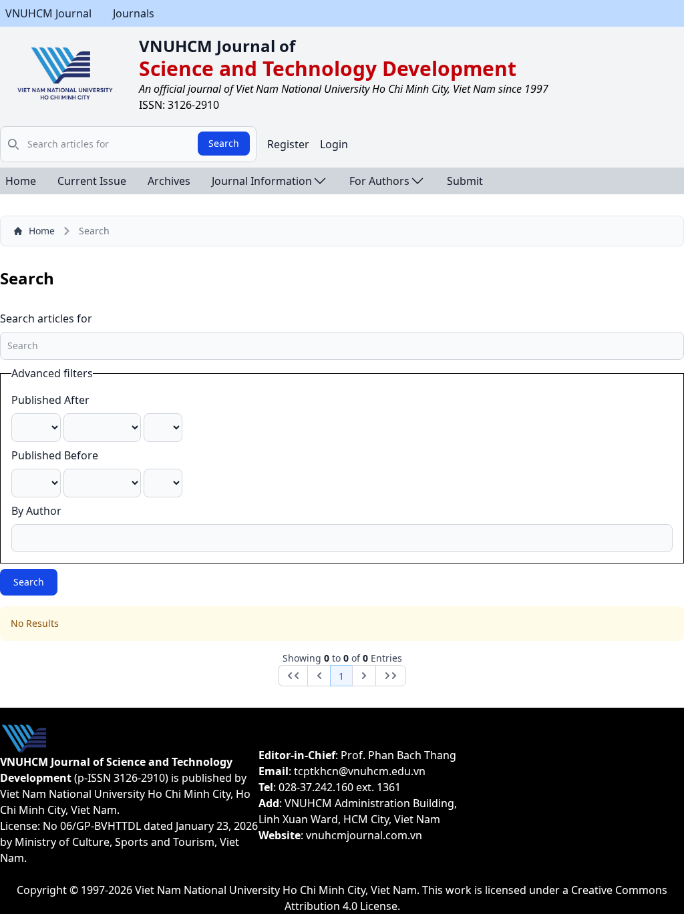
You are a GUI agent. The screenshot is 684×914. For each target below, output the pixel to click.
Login (334, 144)
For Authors (379, 181)
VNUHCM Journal (48, 13)
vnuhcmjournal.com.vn (364, 835)
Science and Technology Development (327, 68)
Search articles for (46, 318)
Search (223, 143)
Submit (465, 181)
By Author (36, 510)
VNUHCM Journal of (217, 46)
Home (20, 181)
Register (288, 144)
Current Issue (91, 181)
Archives (169, 181)
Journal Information (262, 181)
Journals (133, 13)
